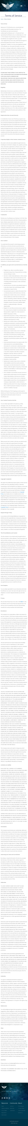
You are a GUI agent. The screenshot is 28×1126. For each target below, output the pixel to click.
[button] (21, 5)
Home (2, 19)
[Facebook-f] (2, 1098)
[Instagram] (9, 1098)
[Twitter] (7, 1098)
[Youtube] (4, 1098)
